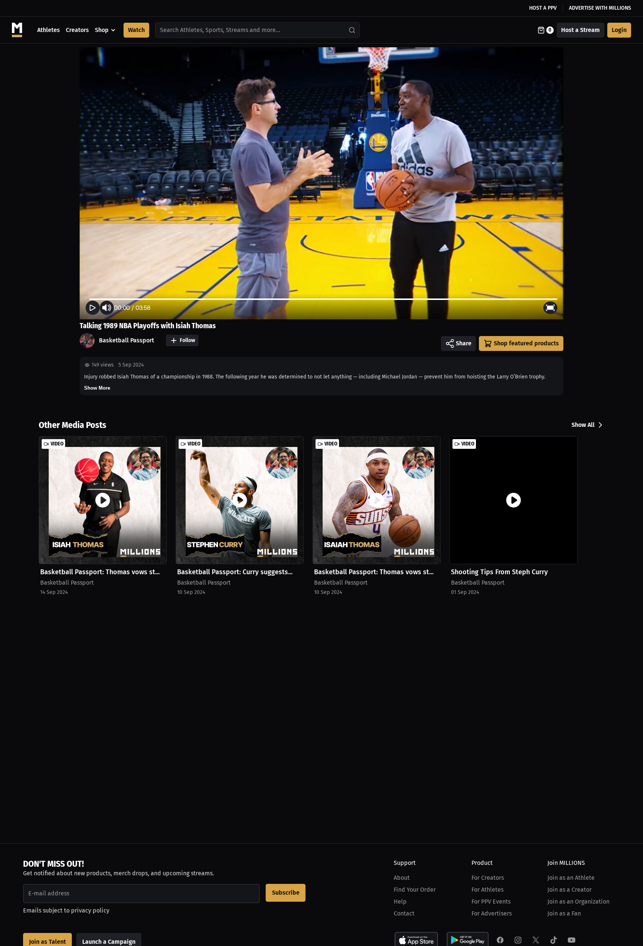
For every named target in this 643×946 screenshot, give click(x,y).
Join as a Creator (569, 889)
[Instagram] (518, 940)
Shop (102, 29)
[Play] (93, 308)
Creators (77, 29)
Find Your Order (415, 889)
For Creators (487, 877)
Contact (404, 913)
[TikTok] (554, 940)
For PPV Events (491, 901)
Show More (97, 388)
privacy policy (90, 910)
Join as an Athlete (571, 877)
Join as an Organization (578, 901)
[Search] (352, 30)
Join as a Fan (564, 913)
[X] (536, 940)
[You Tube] (572, 940)
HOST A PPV (543, 8)
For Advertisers (491, 913)
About (402, 877)
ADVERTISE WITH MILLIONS (600, 8)
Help (400, 901)
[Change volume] (107, 308)
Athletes (48, 29)
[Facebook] (500, 940)
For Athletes (487, 889)
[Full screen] (550, 307)
